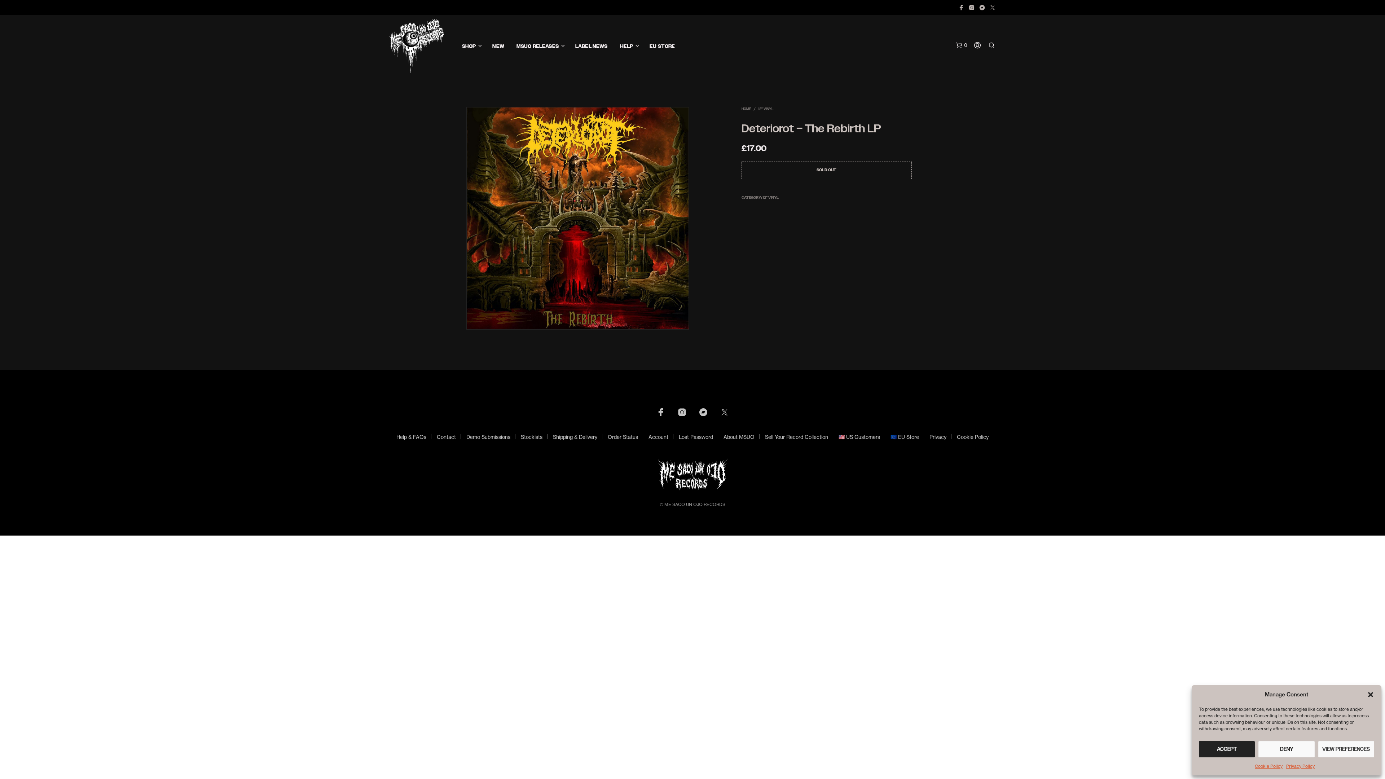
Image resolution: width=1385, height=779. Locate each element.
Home (746, 109)
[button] (1370, 694)
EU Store (662, 46)
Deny (1286, 749)
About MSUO (739, 437)
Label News (591, 46)
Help (626, 46)
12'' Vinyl (766, 109)
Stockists (531, 437)
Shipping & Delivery (575, 437)
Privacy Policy (1300, 766)
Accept (1227, 749)
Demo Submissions (488, 437)
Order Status (623, 437)
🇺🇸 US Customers (859, 437)
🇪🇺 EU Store (905, 437)
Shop (469, 46)
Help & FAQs (411, 437)
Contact (446, 437)
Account (658, 437)
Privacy (937, 437)
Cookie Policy (1269, 766)
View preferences (1346, 749)
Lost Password (696, 437)
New (498, 46)
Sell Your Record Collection (796, 437)
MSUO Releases (537, 46)
